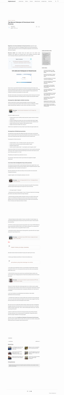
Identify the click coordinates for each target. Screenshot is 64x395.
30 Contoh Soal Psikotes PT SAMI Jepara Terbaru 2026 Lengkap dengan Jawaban (49, 71)
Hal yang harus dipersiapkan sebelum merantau (22, 62)
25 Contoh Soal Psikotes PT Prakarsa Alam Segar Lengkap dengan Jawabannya (49, 90)
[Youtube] (31, 391)
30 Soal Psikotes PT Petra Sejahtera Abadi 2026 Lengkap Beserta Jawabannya (49, 98)
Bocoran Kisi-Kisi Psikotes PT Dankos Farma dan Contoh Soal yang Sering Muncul (49, 75)
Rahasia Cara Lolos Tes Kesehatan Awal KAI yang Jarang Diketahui (34, 348)
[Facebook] (27, 391)
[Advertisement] (32, 11)
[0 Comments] (37, 27)
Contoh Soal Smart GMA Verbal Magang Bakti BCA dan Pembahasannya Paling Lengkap (17, 352)
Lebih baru (37, 341)
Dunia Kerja (50, 1)
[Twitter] (29, 391)
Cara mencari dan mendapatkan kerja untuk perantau (21, 67)
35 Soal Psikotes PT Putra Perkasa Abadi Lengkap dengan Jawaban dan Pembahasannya (49, 86)
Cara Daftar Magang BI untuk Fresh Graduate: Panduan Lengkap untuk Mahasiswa (34, 352)
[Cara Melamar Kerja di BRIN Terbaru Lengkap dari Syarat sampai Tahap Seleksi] (10, 239)
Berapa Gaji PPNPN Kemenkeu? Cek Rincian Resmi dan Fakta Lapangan (17, 357)
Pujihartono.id (11, 1)
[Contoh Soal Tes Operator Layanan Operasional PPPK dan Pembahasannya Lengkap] (10, 281)
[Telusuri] (57, 1)
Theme (50, 393)
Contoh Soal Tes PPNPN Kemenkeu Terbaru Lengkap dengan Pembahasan (34, 357)
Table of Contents (19, 59)
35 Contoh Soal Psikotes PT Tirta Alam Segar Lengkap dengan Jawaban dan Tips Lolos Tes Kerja (50, 94)
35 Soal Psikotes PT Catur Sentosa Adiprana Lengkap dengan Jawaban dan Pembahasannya (50, 105)
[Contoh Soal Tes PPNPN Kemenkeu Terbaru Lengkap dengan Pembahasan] (26, 359)
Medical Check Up (37, 1)
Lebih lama (11, 341)
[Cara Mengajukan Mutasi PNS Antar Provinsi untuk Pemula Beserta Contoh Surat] (9, 349)
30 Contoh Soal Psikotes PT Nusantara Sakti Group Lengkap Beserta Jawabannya (50, 82)
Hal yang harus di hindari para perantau (22, 65)
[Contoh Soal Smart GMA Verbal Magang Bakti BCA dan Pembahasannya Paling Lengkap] (9, 354)
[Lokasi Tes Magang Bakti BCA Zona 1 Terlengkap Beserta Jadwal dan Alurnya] (10, 182)
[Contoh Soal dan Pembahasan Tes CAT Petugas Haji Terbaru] (10, 112)
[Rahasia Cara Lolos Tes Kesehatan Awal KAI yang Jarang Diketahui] (26, 349)
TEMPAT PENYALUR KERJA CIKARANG (20, 247)
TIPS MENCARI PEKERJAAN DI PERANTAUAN (21, 61)
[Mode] (55, 1)
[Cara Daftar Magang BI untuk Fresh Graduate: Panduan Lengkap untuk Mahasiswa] (26, 354)
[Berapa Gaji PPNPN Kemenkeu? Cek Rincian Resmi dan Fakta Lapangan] (9, 359)
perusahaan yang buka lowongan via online (22, 262)
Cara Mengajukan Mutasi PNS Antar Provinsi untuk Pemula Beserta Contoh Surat (17, 348)
